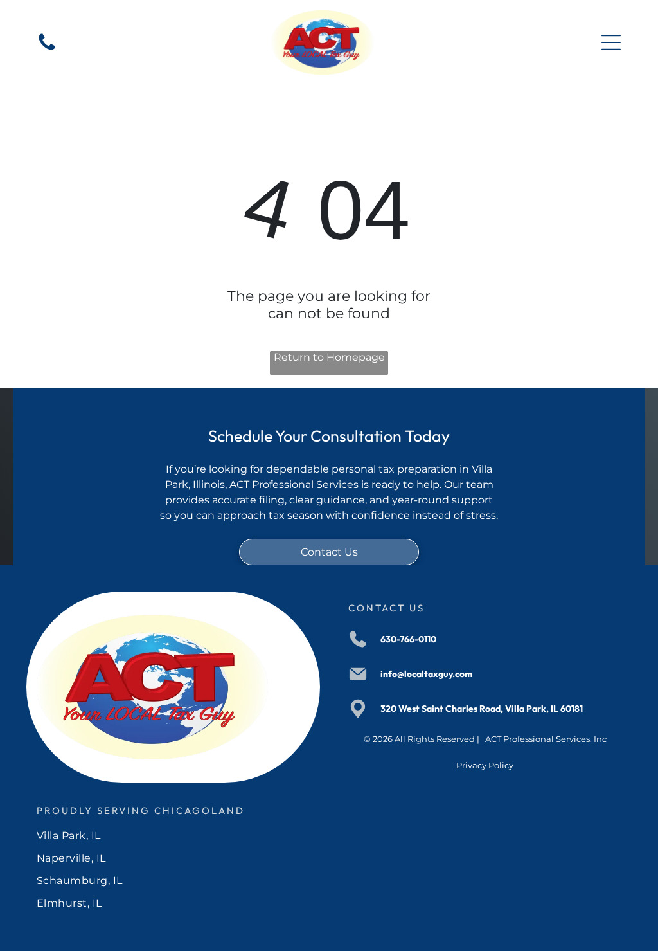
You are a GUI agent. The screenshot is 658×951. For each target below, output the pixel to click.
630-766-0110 (408, 639)
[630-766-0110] (47, 49)
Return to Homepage (329, 357)
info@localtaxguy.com (426, 674)
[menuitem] (329, 835)
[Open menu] (611, 42)
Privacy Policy (484, 765)
